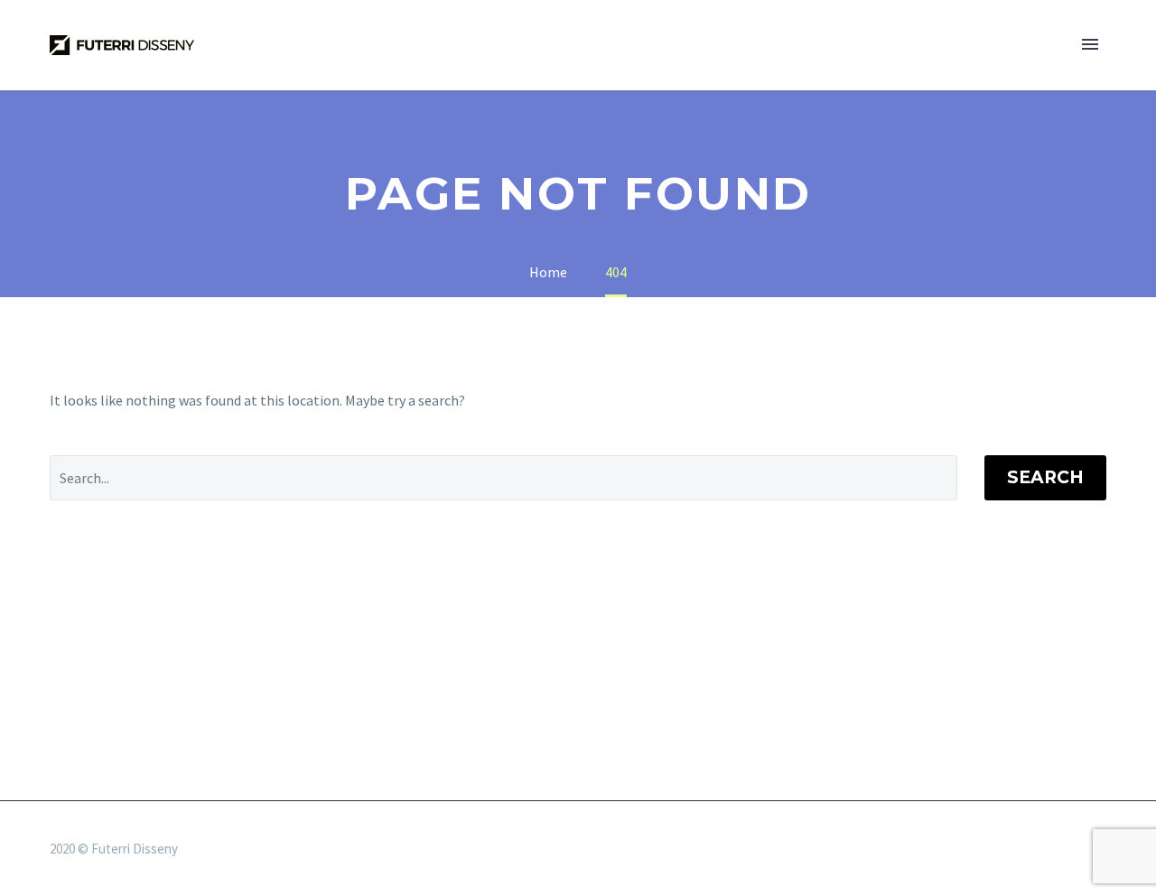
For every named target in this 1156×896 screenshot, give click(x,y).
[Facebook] (1030, 850)
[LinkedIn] (1054, 850)
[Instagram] (1077, 850)
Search (1045, 477)
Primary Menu (1090, 45)
